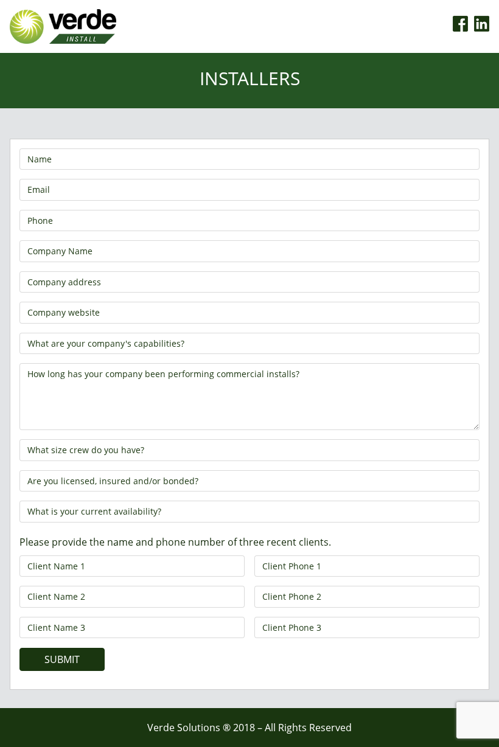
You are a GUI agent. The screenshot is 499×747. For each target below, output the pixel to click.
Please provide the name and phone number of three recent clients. (175, 542)
